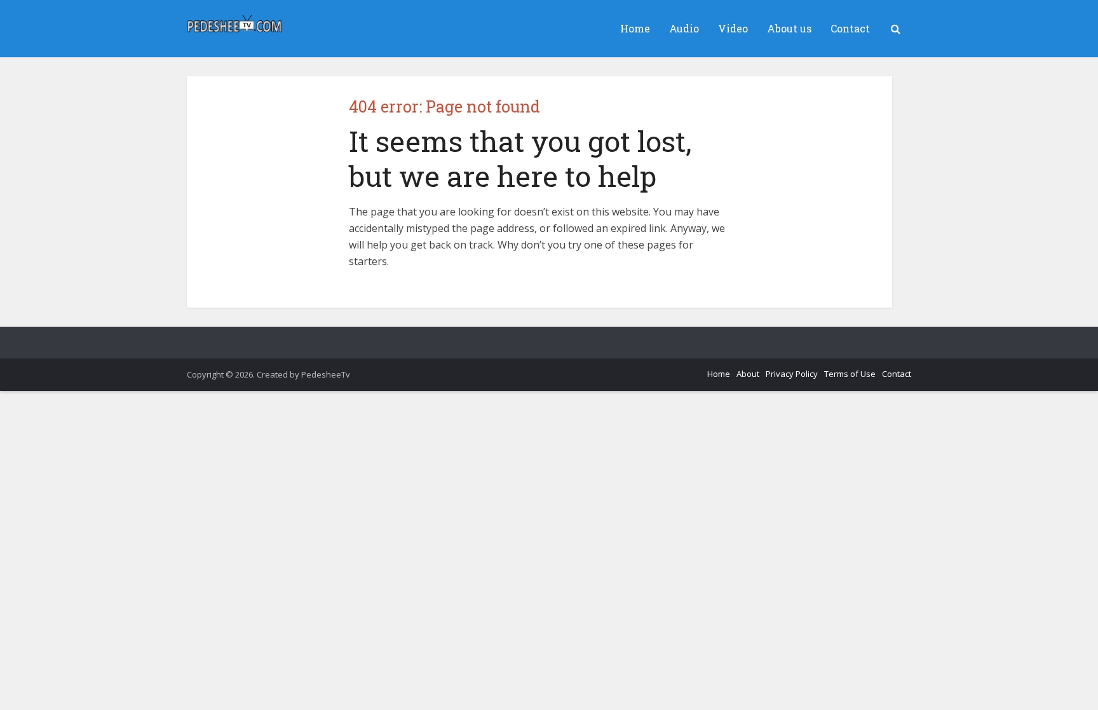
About (747, 373)
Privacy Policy (792, 373)
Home (635, 28)
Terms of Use (850, 373)
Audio (684, 28)
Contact (850, 28)
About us (789, 28)
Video (733, 28)
